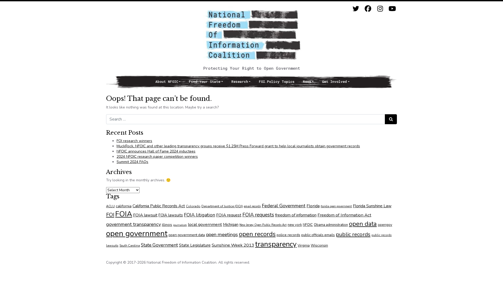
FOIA (123, 214)
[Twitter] (356, 9)
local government (205, 224)
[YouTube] (392, 9)
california (124, 206)
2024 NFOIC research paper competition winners (157, 156)
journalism (180, 225)
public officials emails (318, 235)
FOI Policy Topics (276, 81)
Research (239, 81)
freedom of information (295, 215)
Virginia (304, 245)
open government (136, 233)
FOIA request (228, 215)
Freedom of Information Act (344, 215)
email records (252, 206)
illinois (167, 224)
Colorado (193, 206)
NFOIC (308, 224)
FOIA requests (258, 214)
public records (353, 234)
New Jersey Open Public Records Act (263, 225)
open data (363, 224)
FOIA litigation (199, 215)
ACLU (110, 206)
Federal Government (283, 205)
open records (257, 234)
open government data (186, 234)
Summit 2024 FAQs (132, 161)
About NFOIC (166, 81)
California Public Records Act (159, 206)
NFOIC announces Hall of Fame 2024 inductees (156, 151)
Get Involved (334, 81)
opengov (385, 224)
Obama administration (331, 224)
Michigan (230, 224)
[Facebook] (368, 9)
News (307, 81)
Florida (313, 206)
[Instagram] (380, 9)
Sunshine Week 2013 (233, 245)
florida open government (336, 206)
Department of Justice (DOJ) (222, 206)
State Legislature (195, 245)
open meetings (222, 234)
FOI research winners (134, 140)
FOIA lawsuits (170, 215)
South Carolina (129, 246)
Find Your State (204, 81)
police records (288, 234)
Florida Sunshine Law (372, 206)
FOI (110, 214)
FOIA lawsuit (145, 215)
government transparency (133, 224)
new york (295, 224)
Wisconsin (319, 245)
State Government (159, 245)
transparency (276, 244)
